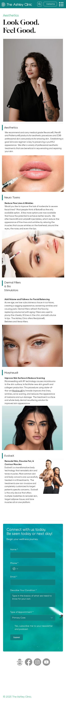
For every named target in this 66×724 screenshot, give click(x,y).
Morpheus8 (17, 391)
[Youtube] (46, 662)
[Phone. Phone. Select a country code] (15, 569)
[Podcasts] (19, 662)
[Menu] (61, 4)
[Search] (39, 4)
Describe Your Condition (23, 590)
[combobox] (32, 618)
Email (13, 576)
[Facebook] (28, 662)
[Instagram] (37, 662)
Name (14, 549)
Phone (14, 563)
